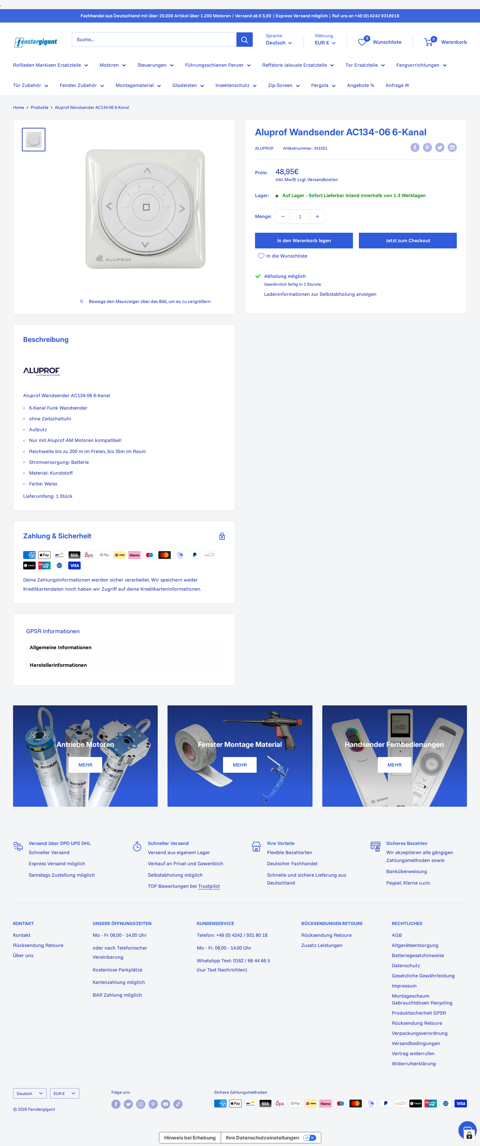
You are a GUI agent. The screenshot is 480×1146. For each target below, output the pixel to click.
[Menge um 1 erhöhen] (317, 216)
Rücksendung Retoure (38, 945)
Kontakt (21, 935)
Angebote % (360, 85)
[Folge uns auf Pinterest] (153, 1104)
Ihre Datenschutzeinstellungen (262, 1138)
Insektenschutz (232, 85)
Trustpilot (209, 886)
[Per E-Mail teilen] (452, 147)
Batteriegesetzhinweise (418, 955)
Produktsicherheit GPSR (419, 1013)
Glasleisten (184, 85)
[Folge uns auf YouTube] (165, 1104)
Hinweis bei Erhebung (190, 1138)
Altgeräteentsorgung (415, 945)
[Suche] (244, 39)
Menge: (263, 216)
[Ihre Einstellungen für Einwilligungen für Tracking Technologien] (469, 1135)
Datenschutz (406, 965)
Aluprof (264, 148)
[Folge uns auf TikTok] (178, 1104)
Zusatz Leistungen (322, 945)
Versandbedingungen (416, 1043)
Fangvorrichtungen (418, 65)
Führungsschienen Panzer (214, 65)
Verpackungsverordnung (420, 1033)
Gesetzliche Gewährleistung (423, 975)
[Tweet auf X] (439, 147)
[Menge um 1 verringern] (283, 216)
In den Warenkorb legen (304, 240)
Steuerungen (152, 65)
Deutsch (24, 1093)
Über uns (23, 955)
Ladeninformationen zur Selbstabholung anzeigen (320, 294)
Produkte (39, 107)
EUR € (59, 1093)
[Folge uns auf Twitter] (128, 1104)
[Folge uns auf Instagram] (140, 1104)
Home (18, 107)
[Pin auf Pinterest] (427, 147)
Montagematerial (135, 85)
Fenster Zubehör (78, 85)
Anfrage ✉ (397, 85)
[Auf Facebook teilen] (415, 147)
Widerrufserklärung (414, 1063)
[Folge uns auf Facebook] (115, 1104)
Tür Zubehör (27, 85)
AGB (397, 935)
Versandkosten (322, 179)
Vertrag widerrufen (413, 1053)
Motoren (109, 65)
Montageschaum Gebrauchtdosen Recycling (422, 999)
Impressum (404, 986)
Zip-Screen (280, 85)
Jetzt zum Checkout (408, 240)
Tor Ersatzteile (361, 65)
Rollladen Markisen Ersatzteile (47, 65)
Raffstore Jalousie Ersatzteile (294, 65)
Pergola (319, 85)
